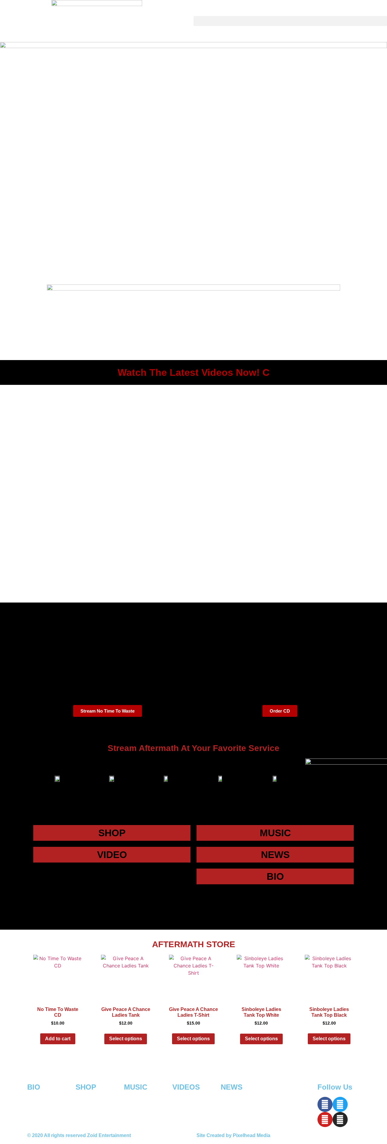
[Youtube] (325, 1119)
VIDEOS (186, 1087)
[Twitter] (340, 1104)
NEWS (275, 854)
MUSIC (275, 832)
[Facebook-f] (325, 1104)
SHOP (111, 832)
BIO (275, 876)
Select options (125, 1038)
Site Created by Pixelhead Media (233, 1135)
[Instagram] (340, 1119)
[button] (290, 21)
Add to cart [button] (57, 1038)
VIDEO (112, 854)
